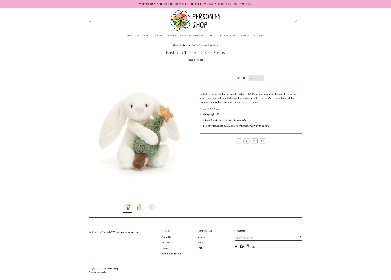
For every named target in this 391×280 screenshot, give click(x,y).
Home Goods (176, 35)
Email (262, 141)
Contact (165, 248)
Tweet (246, 141)
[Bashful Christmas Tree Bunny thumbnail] (127, 206)
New (130, 35)
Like (239, 141)
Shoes (159, 35)
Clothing (144, 35)
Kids (244, 35)
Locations (166, 242)
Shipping (201, 236)
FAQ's (200, 248)
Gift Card (258, 35)
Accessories (228, 35)
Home (176, 45)
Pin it (254, 141)
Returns (201, 242)
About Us (166, 236)
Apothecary (196, 35)
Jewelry (211, 35)
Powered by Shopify (97, 272)
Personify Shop (196, 60)
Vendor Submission (171, 253)
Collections (185, 45)
